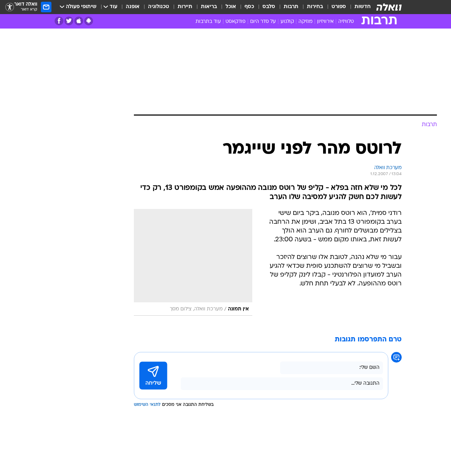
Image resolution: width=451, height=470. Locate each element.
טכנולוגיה (158, 7)
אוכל (231, 7)
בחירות (315, 7)
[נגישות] (9, 7)
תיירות (185, 7)
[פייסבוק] (59, 21)
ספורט (339, 7)
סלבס (268, 7)
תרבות (291, 7)
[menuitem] (358, 7)
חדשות (362, 7)
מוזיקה (305, 21)
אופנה (133, 7)
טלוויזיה (346, 21)
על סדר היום (263, 21)
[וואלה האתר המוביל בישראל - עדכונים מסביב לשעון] (389, 7)
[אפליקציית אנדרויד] (88, 21)
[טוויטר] (68, 21)
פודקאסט (236, 21)
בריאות (209, 7)
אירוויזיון (325, 21)
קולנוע (287, 21)
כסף (249, 7)
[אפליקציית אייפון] (78, 21)
